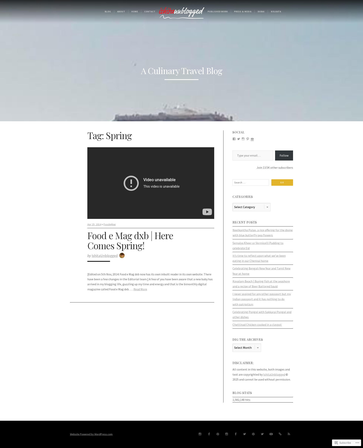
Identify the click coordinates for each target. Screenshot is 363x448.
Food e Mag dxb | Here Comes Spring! (130, 240)
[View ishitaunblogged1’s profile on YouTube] (252, 138)
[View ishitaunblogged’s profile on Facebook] (234, 138)
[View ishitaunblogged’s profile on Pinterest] (247, 138)
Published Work (218, 11)
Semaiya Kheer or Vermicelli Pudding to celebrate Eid (258, 245)
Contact (149, 11)
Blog (108, 11)
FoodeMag (110, 224)
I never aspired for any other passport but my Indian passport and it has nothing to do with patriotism (262, 299)
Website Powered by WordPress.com (91, 434)
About (121, 11)
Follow (284, 155)
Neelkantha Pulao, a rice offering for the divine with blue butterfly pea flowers (263, 232)
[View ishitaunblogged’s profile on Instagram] (243, 138)
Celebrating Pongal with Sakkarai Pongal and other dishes (262, 314)
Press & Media (242, 11)
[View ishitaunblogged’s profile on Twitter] (238, 138)
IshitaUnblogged (105, 255)
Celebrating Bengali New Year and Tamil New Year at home (261, 270)
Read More (140, 289)
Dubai (261, 11)
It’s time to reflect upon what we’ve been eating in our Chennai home (259, 258)
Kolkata (276, 11)
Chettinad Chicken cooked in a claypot (257, 325)
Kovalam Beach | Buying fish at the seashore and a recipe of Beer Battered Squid (261, 283)
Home (134, 11)
